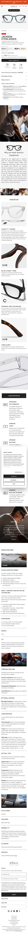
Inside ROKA (4, 898)
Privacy (6, 890)
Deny (14, 484)
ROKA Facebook (14, 911)
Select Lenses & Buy (14, 60)
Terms (2, 890)
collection (23, 86)
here (16, 855)
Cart (25, 6)
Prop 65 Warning (14, 921)
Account (23, 6)
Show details (18, 472)
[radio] (4, 49)
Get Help (3, 906)
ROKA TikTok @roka (11, 911)
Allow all (14, 476)
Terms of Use (14, 915)
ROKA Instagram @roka (8, 911)
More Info (4, 902)
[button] (14, 10)
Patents (14, 924)
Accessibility (14, 917)
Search (20, 6)
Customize (13, 480)
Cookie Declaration (14, 923)
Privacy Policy (14, 918)
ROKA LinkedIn (17, 911)
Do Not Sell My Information (14, 920)
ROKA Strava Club (19, 911)
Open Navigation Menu (2, 6)
